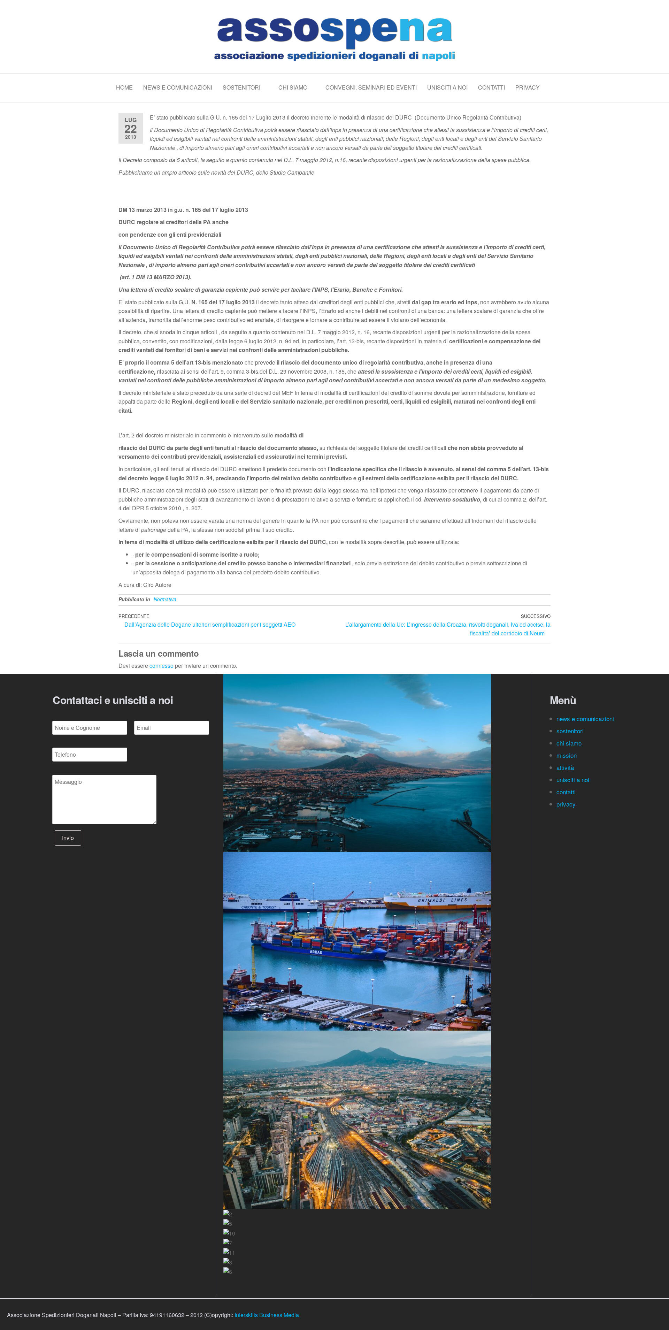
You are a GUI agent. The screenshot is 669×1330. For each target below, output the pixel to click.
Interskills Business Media (266, 1315)
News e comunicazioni (177, 87)
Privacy (527, 87)
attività (565, 767)
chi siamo (569, 743)
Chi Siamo (292, 87)
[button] (373, 1280)
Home (124, 87)
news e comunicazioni (585, 718)
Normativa (165, 599)
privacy (566, 804)
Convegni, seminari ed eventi (371, 87)
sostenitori (570, 730)
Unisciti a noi (447, 87)
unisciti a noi (572, 779)
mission (566, 755)
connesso (161, 666)
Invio (68, 838)
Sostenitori (241, 87)
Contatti (491, 87)
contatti (566, 791)
